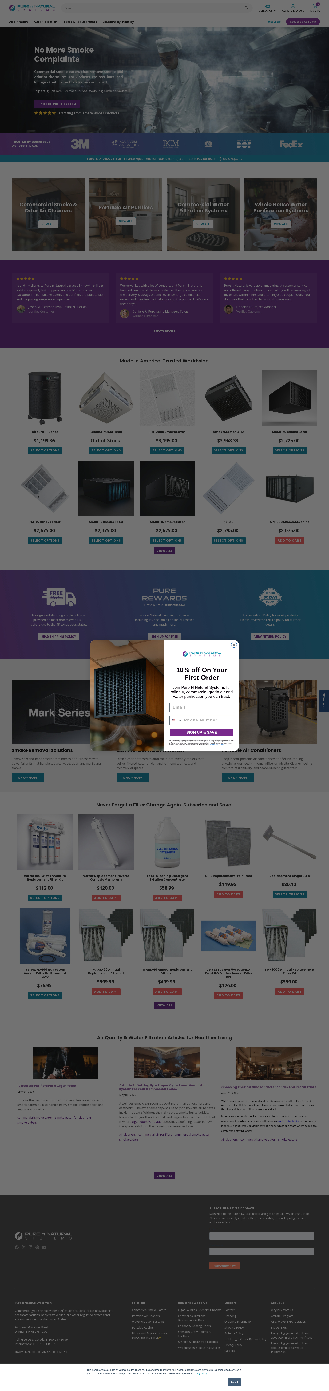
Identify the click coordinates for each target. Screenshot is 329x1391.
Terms (222, 744)
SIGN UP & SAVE (201, 732)
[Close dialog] (234, 645)
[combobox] (176, 720)
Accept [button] (234, 1382)
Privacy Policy (199, 1373)
